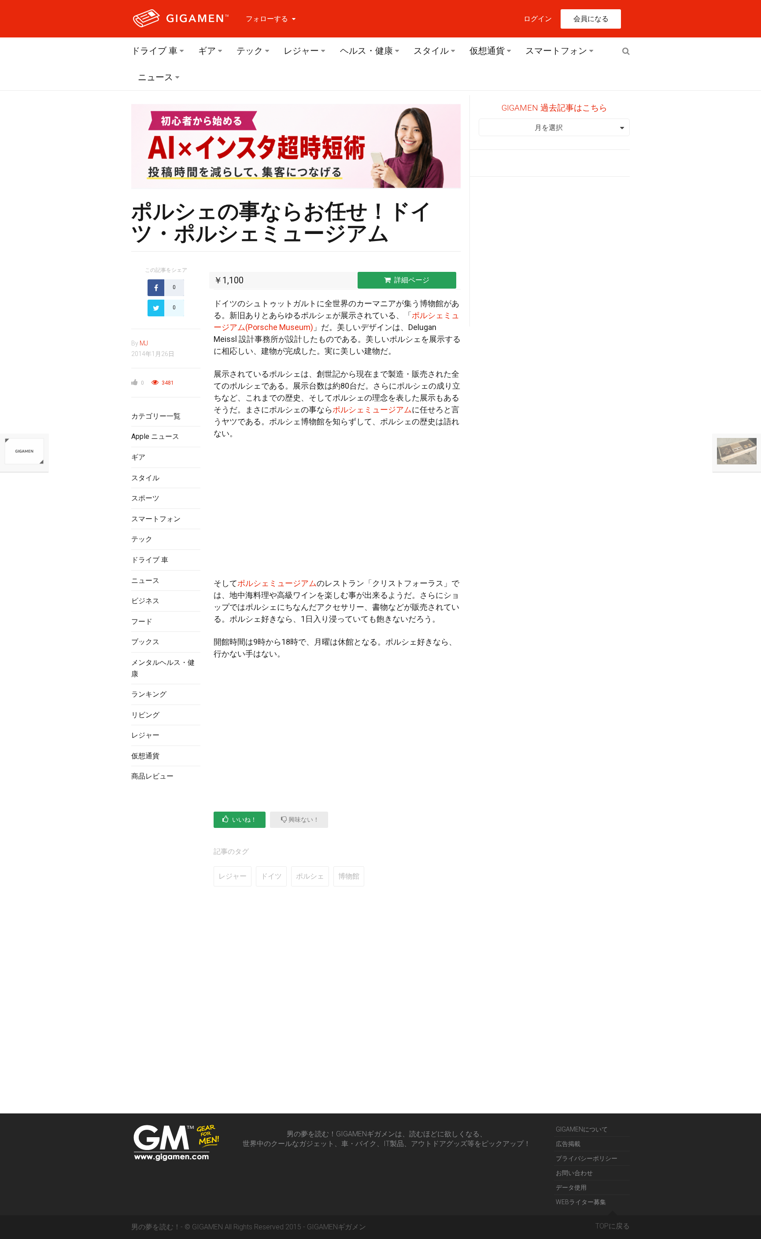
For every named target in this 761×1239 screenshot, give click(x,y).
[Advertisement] (165, 932)
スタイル (431, 50)
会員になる (591, 19)
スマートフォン (556, 50)
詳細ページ (411, 280)
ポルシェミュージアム (372, 409)
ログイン (538, 19)
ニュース (155, 77)
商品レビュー (152, 776)
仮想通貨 (487, 50)
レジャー (301, 50)
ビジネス (145, 601)
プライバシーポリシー (586, 1158)
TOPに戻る (612, 1226)
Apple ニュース (155, 436)
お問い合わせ (574, 1172)
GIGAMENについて (582, 1129)
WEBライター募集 (581, 1202)
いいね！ (244, 819)
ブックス (145, 642)
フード (141, 621)
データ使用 (571, 1187)
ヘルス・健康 (366, 50)
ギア (207, 50)
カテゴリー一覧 (156, 416)
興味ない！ (303, 819)
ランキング (148, 694)
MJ (144, 343)
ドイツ (271, 876)
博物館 (348, 876)
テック (249, 50)
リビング (145, 715)
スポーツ (145, 498)
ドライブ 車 (154, 50)
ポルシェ (310, 876)
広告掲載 (568, 1143)
